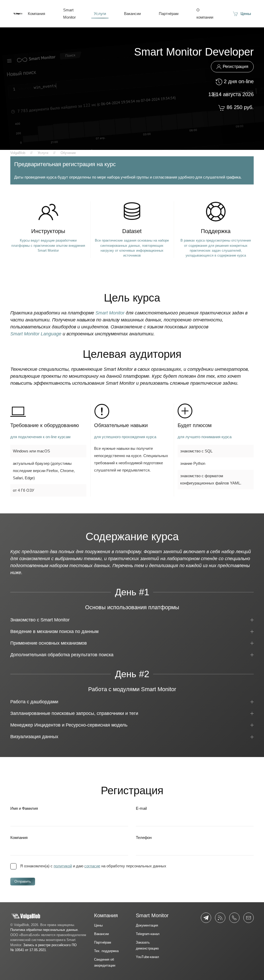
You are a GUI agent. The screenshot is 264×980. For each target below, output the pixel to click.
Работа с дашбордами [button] (34, 701)
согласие (92, 866)
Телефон (144, 837)
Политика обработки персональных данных (44, 930)
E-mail (141, 808)
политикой (63, 866)
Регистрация (235, 66)
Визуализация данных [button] (34, 736)
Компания (36, 13)
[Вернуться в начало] (17, 13)
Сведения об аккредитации (104, 962)
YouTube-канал (147, 957)
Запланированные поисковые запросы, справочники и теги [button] (74, 713)
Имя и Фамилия (24, 808)
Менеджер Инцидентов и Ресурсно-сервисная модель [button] (68, 725)
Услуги (100, 13)
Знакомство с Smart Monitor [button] (40, 619)
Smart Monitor (69, 13)
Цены (246, 13)
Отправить (22, 881)
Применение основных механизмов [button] (48, 643)
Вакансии (132, 13)
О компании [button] (204, 13)
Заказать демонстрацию (147, 945)
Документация (147, 925)
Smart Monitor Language (35, 333)
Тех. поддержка (106, 951)
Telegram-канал (148, 934)
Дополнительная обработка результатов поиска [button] (61, 654)
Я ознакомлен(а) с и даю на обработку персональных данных (93, 866)
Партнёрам (168, 13)
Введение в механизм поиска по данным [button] (54, 631)
